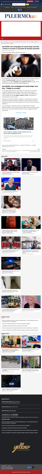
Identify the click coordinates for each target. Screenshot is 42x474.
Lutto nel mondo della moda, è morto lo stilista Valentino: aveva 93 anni (10, 251)
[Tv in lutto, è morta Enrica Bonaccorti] (11, 184)
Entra (27, 4)
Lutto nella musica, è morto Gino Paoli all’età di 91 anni (30, 173)
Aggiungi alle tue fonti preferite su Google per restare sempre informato (18, 1)
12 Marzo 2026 (10, 192)
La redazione (7, 7)
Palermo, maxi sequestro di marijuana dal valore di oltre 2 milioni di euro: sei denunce (20, 327)
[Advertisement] (21, 29)
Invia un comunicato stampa (20, 7)
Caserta (20, 145)
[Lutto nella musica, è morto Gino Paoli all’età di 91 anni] (31, 164)
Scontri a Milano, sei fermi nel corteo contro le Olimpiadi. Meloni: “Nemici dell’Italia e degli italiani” (9, 231)
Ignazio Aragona (12, 410)
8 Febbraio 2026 (10, 233)
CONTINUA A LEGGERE (21, 112)
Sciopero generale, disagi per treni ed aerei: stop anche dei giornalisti (10, 310)
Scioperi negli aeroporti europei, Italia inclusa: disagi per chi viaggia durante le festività (30, 251)
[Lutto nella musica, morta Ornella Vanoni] (31, 301)
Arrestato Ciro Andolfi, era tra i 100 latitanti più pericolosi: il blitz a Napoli (10, 291)
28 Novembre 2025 (10, 311)
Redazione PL (5, 50)
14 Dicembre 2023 (11, 50)
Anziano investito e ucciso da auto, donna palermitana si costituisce (10, 271)
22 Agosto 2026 (10, 352)
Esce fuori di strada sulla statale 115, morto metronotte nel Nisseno (16, 323)
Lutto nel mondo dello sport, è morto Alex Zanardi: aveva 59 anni (10, 173)
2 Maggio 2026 (10, 174)
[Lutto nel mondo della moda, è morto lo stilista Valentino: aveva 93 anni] (11, 243)
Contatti (12, 7)
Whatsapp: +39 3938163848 (32, 7)
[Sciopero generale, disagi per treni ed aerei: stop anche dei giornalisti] (11, 301)
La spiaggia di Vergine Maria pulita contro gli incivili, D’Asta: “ (15, 325)
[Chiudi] (40, 1)
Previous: (11, 150)
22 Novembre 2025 (31, 310)
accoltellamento (7, 145)
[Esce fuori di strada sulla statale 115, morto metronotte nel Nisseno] (31, 341)
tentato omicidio (11, 146)
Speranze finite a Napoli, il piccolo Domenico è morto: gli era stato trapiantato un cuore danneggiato (9, 210)
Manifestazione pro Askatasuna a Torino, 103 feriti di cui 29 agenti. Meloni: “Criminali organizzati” (30, 231)
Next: (31, 150)
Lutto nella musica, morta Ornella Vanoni (30, 309)
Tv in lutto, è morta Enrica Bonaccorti (10, 191)
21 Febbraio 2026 (10, 213)
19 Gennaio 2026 (10, 252)
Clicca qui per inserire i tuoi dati (34, 4)
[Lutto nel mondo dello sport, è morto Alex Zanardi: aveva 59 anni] (11, 164)
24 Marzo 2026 (30, 174)
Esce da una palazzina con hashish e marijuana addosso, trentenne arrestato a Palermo (20, 330)
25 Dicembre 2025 (10, 273)
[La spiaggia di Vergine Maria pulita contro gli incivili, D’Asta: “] (11, 362)
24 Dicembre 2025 (10, 292)
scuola (32, 145)
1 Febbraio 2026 (30, 233)
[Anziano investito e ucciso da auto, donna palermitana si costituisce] (11, 263)
